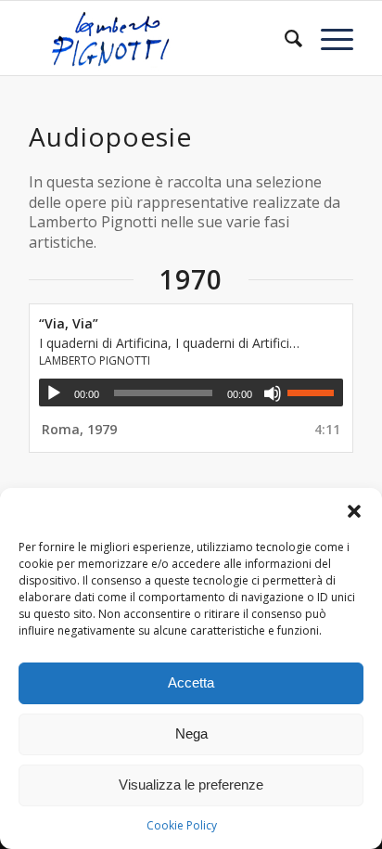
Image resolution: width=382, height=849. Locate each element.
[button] (354, 511)
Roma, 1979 (79, 429)
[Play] (54, 393)
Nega (191, 733)
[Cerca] (284, 38)
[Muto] (272, 393)
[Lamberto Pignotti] (158, 38)
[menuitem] (284, 38)
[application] (191, 392)
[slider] (315, 392)
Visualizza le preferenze (191, 784)
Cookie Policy (181, 825)
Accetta (191, 682)
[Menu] (327, 38)
